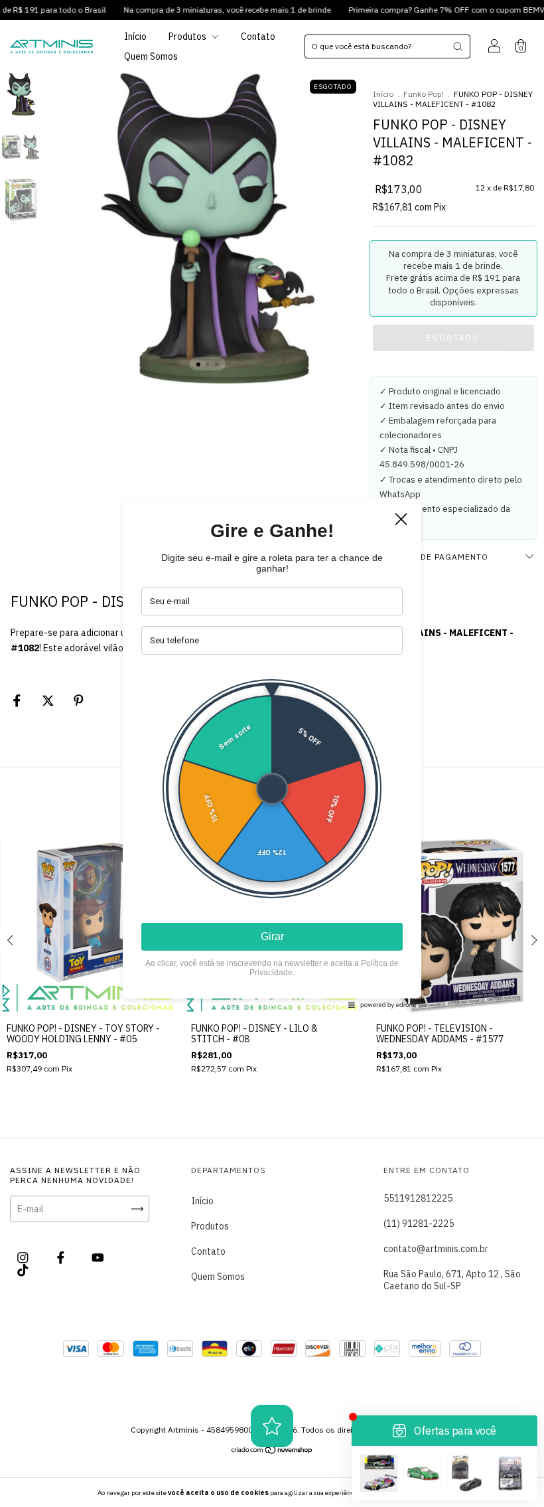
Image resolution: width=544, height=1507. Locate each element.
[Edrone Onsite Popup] (272, 753)
